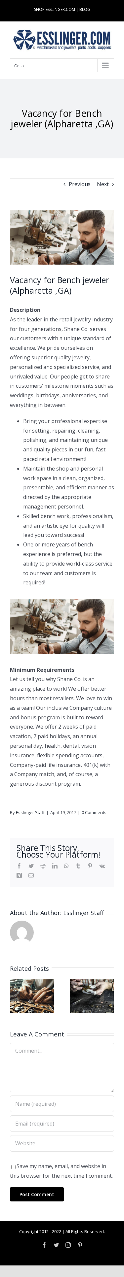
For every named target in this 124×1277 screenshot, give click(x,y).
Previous (80, 184)
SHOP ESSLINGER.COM (54, 9)
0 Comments (94, 812)
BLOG (84, 9)
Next (103, 184)
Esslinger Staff (30, 812)
